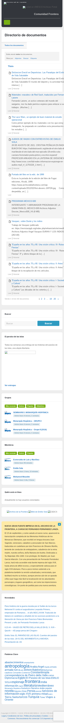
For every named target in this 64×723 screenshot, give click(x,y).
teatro (50, 694)
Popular (30, 406)
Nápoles (17, 691)
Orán (24, 691)
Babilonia (37, 669)
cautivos (8, 673)
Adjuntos (18, 58)
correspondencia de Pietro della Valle (26, 675)
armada (53, 667)
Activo (21, 406)
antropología (17, 665)
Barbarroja (47, 670)
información (11, 685)
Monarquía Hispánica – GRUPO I (27, 421)
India (44, 682)
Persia (31, 690)
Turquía (33, 697)
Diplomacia (11, 677)
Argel (41, 666)
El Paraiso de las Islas (38, 678)
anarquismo (29, 662)
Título (11, 66)
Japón (21, 686)
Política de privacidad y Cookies (36, 716)
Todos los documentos (14, 45)
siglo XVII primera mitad (34, 693)
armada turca (12, 669)
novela (9, 690)
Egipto (22, 677)
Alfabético (40, 406)
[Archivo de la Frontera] (15, 2)
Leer (9, 89)
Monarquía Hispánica (13, 688)
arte (22, 670)
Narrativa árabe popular (41, 688)
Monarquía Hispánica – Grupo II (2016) (30, 430)
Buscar (25, 58)
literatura (30, 685)
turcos (23, 697)
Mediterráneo (45, 685)
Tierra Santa (12, 697)
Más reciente (11, 406)
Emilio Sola (18, 468)
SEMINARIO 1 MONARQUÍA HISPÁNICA (30, 412)
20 (55, 299)
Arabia (33, 666)
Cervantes (17, 673)
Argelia (47, 667)
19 (51, 299)
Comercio (26, 673)
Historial (16, 89)
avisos (28, 669)
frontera (32, 681)
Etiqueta (34, 58)
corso (51, 675)
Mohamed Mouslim (21, 477)
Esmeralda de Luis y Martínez (26, 460)
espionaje (17, 682)
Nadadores (26, 688)
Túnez (42, 697)
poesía (38, 691)
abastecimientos (14, 662)
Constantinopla (40, 672)
